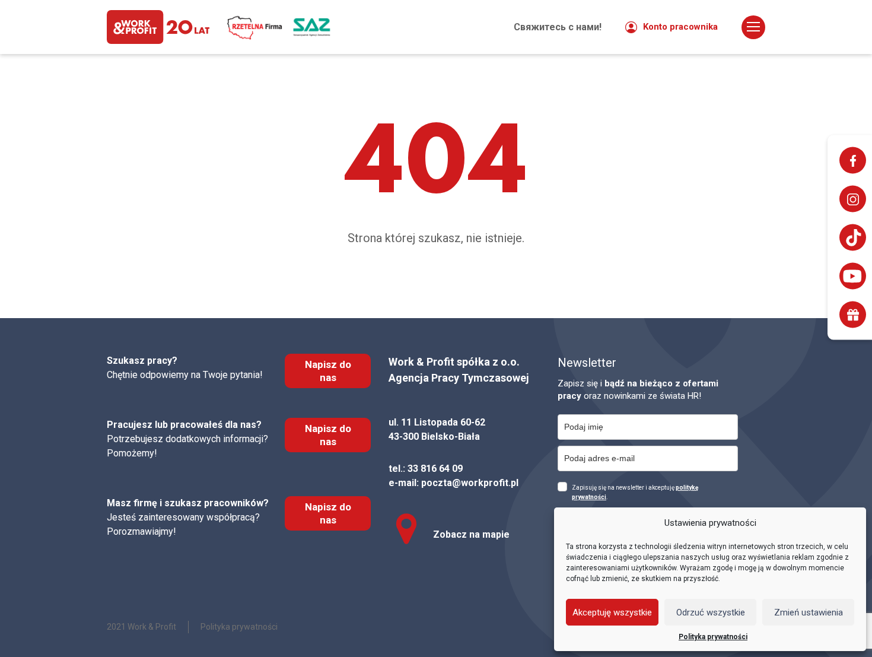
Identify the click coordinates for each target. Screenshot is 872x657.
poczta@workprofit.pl (469, 482)
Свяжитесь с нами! (558, 27)
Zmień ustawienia (808, 612)
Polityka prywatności (713, 637)
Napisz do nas (328, 370)
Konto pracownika (680, 26)
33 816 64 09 (435, 468)
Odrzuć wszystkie (710, 612)
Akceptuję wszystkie (612, 612)
